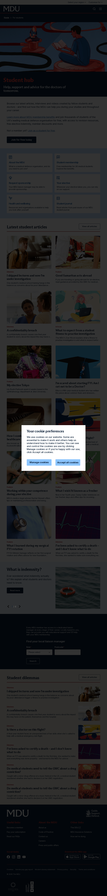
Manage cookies (39, 462)
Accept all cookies (67, 462)
